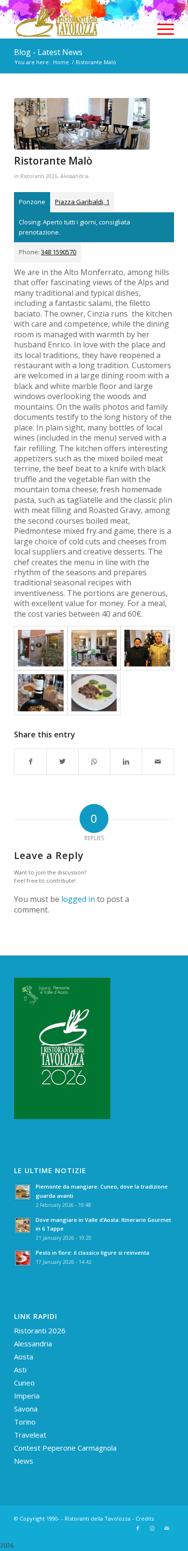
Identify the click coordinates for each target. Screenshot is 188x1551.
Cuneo (24, 1382)
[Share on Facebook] (30, 761)
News (23, 1461)
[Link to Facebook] (138, 1528)
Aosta (23, 1356)
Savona (26, 1408)
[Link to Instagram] (152, 1528)
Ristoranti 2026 (38, 176)
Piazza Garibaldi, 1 (82, 201)
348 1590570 (58, 252)
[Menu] (161, 29)
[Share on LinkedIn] (126, 761)
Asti (20, 1369)
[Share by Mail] (158, 761)
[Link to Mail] (167, 1528)
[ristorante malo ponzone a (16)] (94, 692)
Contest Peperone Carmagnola (65, 1448)
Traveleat (30, 1435)
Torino (25, 1421)
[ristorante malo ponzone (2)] (40, 648)
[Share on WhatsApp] (94, 761)
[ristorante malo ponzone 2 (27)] (147, 648)
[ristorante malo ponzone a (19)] (40, 692)
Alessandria (74, 176)
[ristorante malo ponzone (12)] (94, 648)
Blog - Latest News (48, 52)
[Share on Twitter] (62, 761)
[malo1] (82, 124)
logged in (78, 899)
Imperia (27, 1395)
